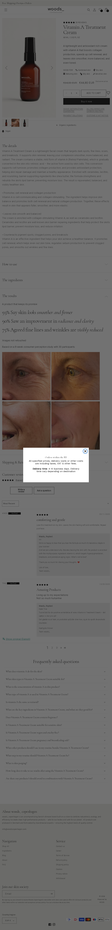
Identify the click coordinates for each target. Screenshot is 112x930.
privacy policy (22, 917)
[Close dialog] (85, 451)
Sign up (36, 905)
